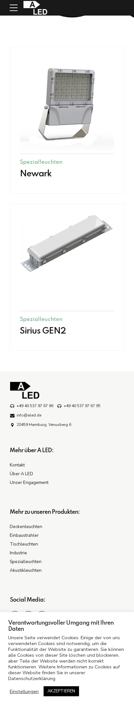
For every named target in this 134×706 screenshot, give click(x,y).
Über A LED (21, 474)
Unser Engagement (29, 482)
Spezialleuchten (41, 162)
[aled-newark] (67, 104)
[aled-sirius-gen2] (67, 243)
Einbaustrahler (24, 535)
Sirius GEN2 (43, 331)
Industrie (18, 553)
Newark (36, 174)
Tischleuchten (24, 544)
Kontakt (17, 465)
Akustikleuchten (26, 570)
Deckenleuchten (26, 527)
